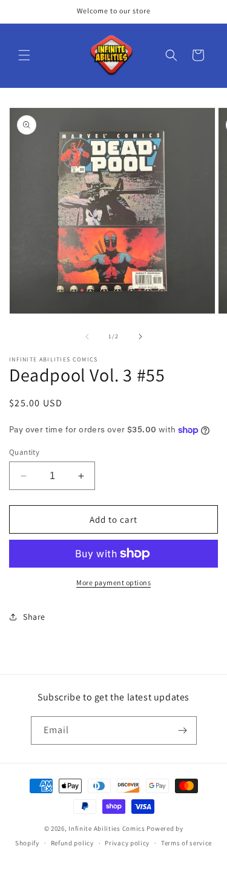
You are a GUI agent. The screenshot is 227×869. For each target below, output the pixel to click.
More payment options (113, 582)
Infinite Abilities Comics (106, 828)
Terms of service (186, 843)
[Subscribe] (182, 730)
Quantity (24, 452)
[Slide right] (140, 336)
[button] (24, 55)
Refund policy (72, 843)
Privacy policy (127, 843)
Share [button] (34, 616)
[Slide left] (87, 336)
